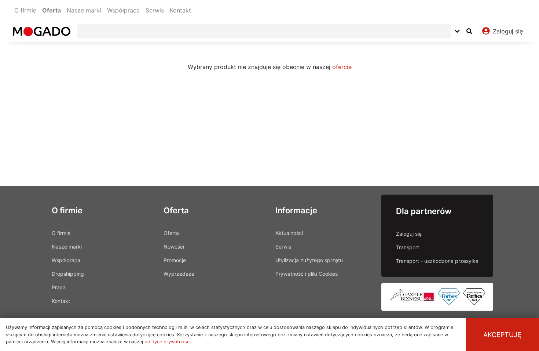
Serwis (155, 10)
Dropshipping (68, 274)
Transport (407, 247)
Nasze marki (84, 10)
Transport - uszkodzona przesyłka (437, 261)
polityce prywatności (167, 341)
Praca (59, 287)
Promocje (175, 260)
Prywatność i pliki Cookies (306, 274)
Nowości (174, 246)
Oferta (51, 10)
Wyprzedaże (179, 274)
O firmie (25, 10)
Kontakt (180, 10)
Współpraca (123, 10)
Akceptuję (502, 335)
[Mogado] (41, 31)
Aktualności (289, 233)
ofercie (342, 66)
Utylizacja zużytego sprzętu (309, 260)
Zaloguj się (409, 234)
